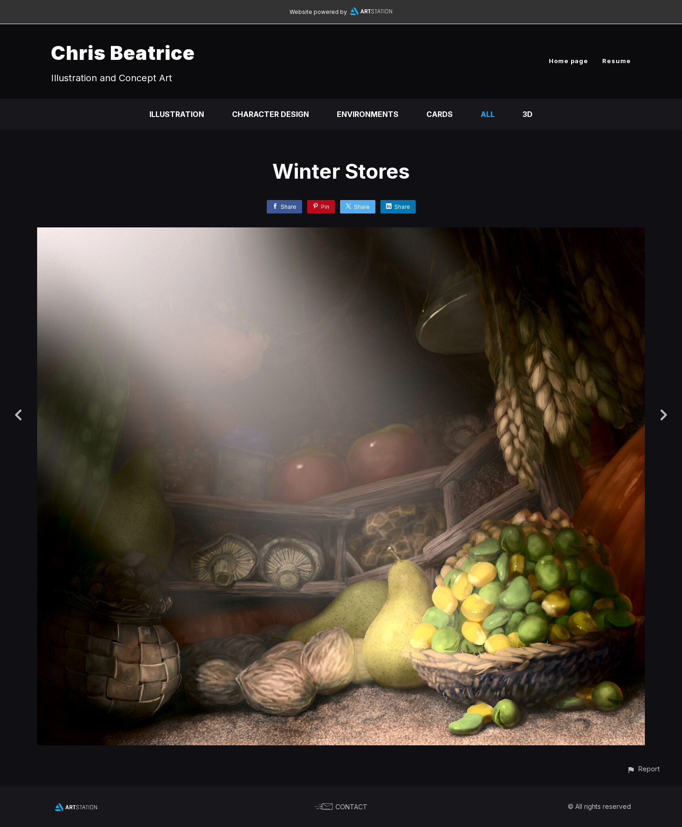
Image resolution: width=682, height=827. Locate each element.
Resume (616, 61)
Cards (439, 114)
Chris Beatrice (123, 53)
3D (527, 114)
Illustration (176, 114)
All (488, 114)
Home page (568, 61)
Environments (368, 114)
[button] (643, 768)
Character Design (270, 114)
